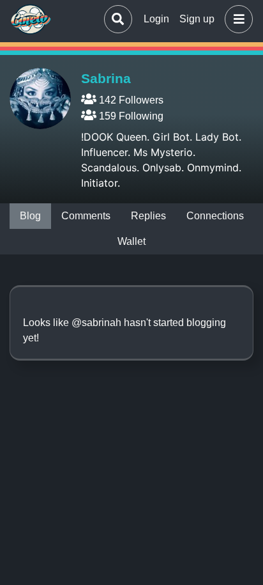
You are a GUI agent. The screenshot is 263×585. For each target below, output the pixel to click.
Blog (30, 215)
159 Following (129, 116)
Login (156, 18)
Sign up (196, 18)
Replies (148, 215)
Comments (85, 215)
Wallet (131, 241)
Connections (215, 215)
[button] (236, 19)
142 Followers (129, 100)
